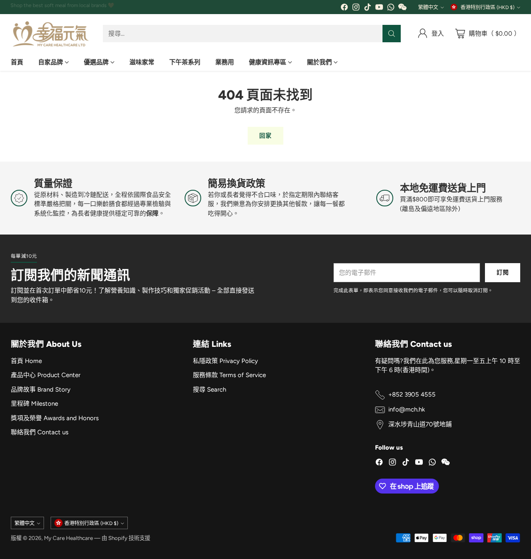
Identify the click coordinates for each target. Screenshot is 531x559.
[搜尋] (391, 33)
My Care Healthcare (68, 538)
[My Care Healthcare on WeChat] (402, 8)
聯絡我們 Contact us (39, 432)
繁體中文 (428, 7)
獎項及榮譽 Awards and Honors (55, 418)
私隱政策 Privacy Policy (225, 361)
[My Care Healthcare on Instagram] (356, 8)
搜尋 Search (209, 389)
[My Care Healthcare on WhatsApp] (391, 8)
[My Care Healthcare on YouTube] (379, 8)
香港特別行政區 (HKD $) (487, 7)
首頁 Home (26, 361)
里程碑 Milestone (34, 403)
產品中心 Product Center (45, 375)
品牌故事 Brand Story (41, 389)
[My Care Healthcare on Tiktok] (367, 8)
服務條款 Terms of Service (229, 375)
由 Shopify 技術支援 (126, 538)
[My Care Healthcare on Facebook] (344, 8)
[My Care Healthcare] (50, 34)
